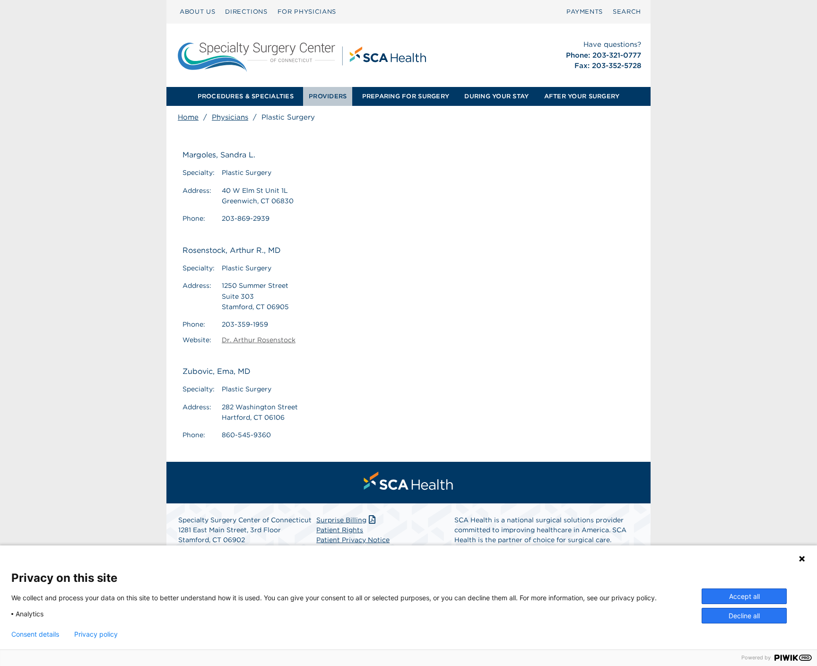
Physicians (230, 117)
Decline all (744, 616)
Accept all (744, 596)
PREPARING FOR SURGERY (405, 96)
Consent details (35, 634)
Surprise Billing (341, 520)
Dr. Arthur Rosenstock (259, 340)
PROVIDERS (328, 96)
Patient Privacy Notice (353, 540)
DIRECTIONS (246, 11)
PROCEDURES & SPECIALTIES (246, 96)
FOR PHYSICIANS (307, 11)
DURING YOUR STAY (496, 96)
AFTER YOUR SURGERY (582, 96)
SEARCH (627, 11)
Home (188, 117)
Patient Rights (339, 530)
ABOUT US (197, 11)
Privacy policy (96, 634)
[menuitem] (197, 12)
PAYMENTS (584, 11)
